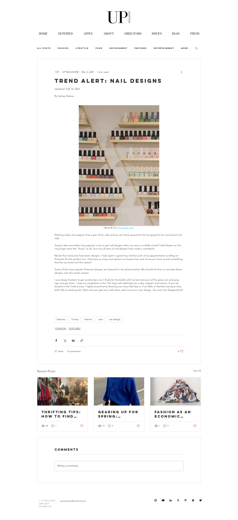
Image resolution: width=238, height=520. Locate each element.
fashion (88, 319)
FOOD (98, 48)
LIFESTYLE (82, 48)
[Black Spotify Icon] (193, 500)
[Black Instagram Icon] (155, 500)
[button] (196, 48)
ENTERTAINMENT (164, 48)
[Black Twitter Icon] (200, 500)
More (184, 48)
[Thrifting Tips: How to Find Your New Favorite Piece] (62, 391)
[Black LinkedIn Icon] (170, 500)
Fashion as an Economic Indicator (173, 414)
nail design (114, 319)
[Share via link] (81, 340)
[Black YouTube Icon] (163, 500)
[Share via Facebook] (56, 340)
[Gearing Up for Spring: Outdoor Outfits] (119, 391)
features (61, 319)
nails (100, 319)
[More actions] (181, 72)
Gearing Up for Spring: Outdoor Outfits (118, 414)
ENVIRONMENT (118, 48)
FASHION (63, 48)
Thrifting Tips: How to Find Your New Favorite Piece (61, 414)
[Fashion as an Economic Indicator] (175, 391)
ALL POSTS (44, 48)
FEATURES (140, 48)
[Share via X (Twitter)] (64, 340)
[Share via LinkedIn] (73, 340)
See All (197, 370)
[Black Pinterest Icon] (185, 500)
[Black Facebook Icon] (178, 500)
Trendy (75, 319)
